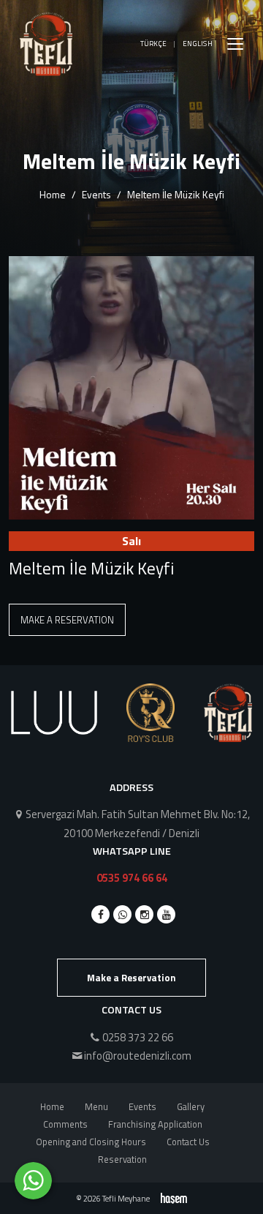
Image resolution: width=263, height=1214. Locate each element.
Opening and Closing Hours (91, 1141)
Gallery (191, 1106)
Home (52, 194)
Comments (65, 1124)
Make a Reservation (67, 619)
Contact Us (188, 1141)
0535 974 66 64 (131, 877)
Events (96, 194)
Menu (96, 1106)
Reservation (122, 1159)
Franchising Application (155, 1124)
